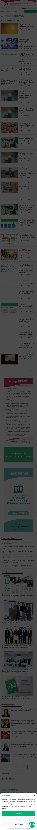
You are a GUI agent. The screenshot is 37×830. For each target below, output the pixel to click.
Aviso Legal (27, 828)
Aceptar (18, 813)
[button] (34, 796)
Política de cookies (10, 828)
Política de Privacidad (19, 828)
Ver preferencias (18, 824)
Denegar (18, 819)
